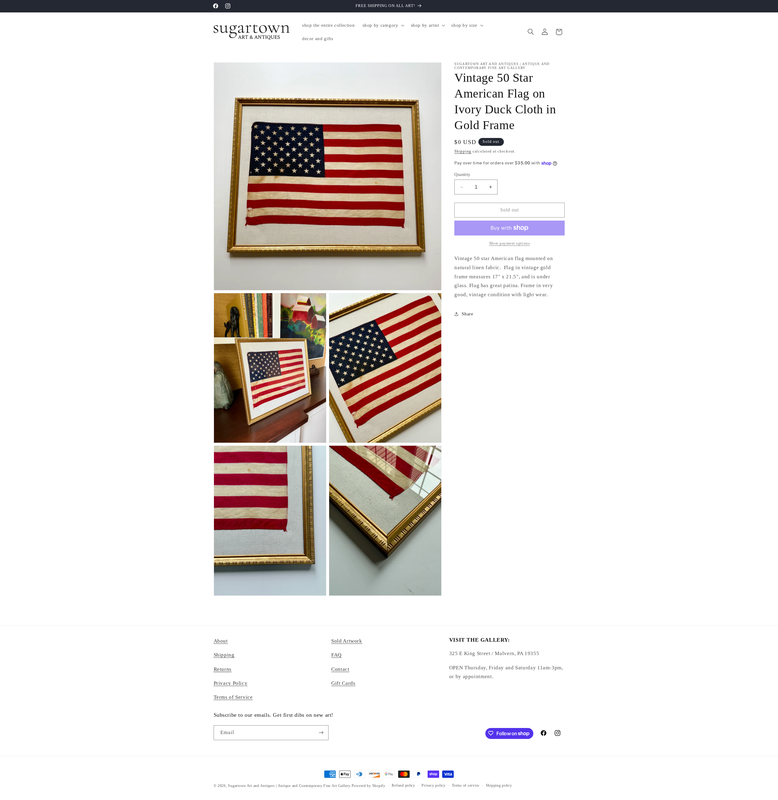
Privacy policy (433, 786)
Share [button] (467, 313)
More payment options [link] (509, 243)
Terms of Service (233, 697)
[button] (383, 25)
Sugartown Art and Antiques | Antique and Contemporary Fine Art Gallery (289, 786)
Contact (340, 669)
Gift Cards (343, 683)
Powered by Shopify (368, 786)
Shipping (462, 151)
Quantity (462, 174)
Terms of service (465, 786)
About (221, 641)
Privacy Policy (231, 683)
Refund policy (403, 786)
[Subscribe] (321, 732)
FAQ (336, 655)
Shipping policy (499, 786)
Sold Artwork (346, 641)
